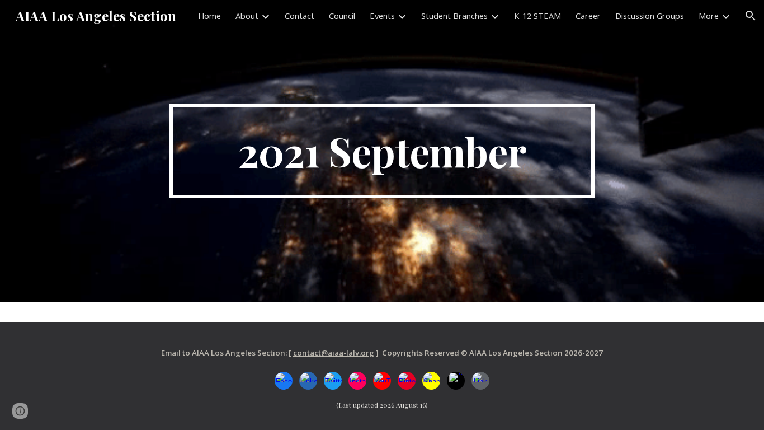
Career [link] (588, 15)
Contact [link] (299, 15)
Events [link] (382, 15)
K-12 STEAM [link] (537, 15)
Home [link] (209, 15)
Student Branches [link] (454, 15)
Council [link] (342, 15)
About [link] (246, 15)
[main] (382, 151)
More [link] (709, 15)
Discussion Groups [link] (649, 15)
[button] (750, 15)
